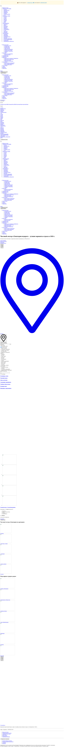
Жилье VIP (4, 52)
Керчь (1, 121)
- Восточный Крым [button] (5, 23)
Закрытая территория (5, 361)
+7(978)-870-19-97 (43, 2)
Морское (1, 124)
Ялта (1, 119)
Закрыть (2, 656)
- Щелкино (4, 32)
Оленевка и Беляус (3, 132)
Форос (1, 118)
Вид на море (3, 362)
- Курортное (5, 26)
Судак (1, 126)
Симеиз (1, 117)
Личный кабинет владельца (7, 740)
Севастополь (2, 135)
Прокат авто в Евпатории (8, 196)
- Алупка (4, 16)
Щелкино (2, 128)
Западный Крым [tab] (25, 104)
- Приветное (5, 12)
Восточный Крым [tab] (19, 104)
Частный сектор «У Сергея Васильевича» (8, 507)
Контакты (4, 67)
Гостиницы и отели (7, 45)
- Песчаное (4, 37)
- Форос (4, 21)
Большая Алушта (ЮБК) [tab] (4, 104)
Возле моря (3, 363)
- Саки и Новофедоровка (7, 39)
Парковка (3, 354)
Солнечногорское (3, 112)
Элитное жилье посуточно (6, 733)
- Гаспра (4, 17)
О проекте (4, 742)
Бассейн (2, 355)
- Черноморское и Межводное (8, 41)
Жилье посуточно (5, 44)
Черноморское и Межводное (5, 136)
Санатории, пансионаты (8, 51)
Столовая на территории (5, 369)
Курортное (2, 123)
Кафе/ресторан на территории (6, 370)
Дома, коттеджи (7, 48)
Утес (1, 113)
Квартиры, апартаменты (8, 49)
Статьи (3, 66)
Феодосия (2, 127)
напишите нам (30, 2)
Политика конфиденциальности (7, 741)
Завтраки (2, 368)
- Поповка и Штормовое (7, 38)
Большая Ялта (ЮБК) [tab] (12, 104)
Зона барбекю (3, 359)
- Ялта (4, 22)
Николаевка (2, 131)
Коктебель (2, 122)
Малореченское (3, 108)
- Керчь (4, 160)
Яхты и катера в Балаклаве (9, 63)
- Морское (4, 27)
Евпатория (2, 130)
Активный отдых (5, 55)
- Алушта (4, 9)
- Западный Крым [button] (5, 33)
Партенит (2, 109)
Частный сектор (7, 47)
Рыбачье (1, 111)
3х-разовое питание (4, 367)
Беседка (2, 358)
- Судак (4, 30)
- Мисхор (4, 19)
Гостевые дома (6, 46)
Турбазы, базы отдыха (5, 350)
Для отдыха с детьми (4, 365)
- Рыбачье (4, 13)
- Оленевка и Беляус (6, 36)
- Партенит (4, 11)
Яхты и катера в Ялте (8, 64)
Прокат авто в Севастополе (9, 59)
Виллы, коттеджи (7, 54)
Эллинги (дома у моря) (8, 50)
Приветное (2, 110)
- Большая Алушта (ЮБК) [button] (6, 8)
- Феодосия (4, 31)
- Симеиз (4, 20)
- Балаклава (5, 169)
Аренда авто (4, 734)
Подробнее (2, 518)
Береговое (2, 120)
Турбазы (5, 187)
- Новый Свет (5, 28)
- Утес (4, 150)
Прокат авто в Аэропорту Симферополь (11, 58)
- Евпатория (5, 170)
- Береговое (5, 24)
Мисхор (1, 116)
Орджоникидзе (3, 125)
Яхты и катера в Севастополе (9, 62)
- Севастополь (5, 40)
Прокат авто (4, 57)
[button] (5, 7)
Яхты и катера (4, 65)
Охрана (2, 360)
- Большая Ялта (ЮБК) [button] (6, 151)
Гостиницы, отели (4, 346)
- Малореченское (5, 10)
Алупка (1, 114)
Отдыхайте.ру (2, 725)
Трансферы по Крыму (6, 736)
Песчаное (2, 133)
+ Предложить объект (4, 139)
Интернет (3, 357)
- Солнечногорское (6, 14)
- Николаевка (5, 35)
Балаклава (2, 129)
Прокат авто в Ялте (7, 60)
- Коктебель (5, 25)
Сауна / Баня (3, 356)
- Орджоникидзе (5, 29)
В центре (2, 364)
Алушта (1, 107)
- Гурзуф (4, 18)
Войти (1, 70)
